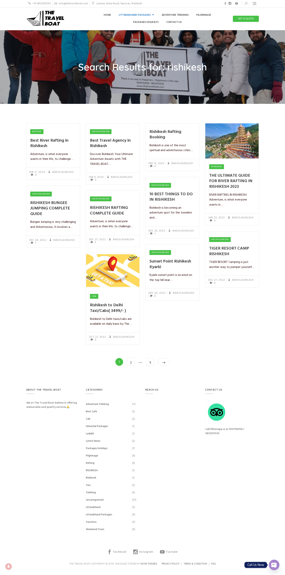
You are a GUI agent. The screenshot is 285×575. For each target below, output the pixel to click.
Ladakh (90, 433)
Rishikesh (216, 166)
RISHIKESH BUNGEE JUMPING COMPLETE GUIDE (50, 208)
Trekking (91, 492)
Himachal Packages (97, 426)
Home (107, 15)
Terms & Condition (195, 564)
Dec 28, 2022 (37, 240)
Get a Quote (246, 18)
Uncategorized (101, 131)
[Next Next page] (164, 362)
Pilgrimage (203, 15)
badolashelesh (63, 172)
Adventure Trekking (175, 15)
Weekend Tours (95, 529)
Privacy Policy (171, 564)
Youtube (236, 3)
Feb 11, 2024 (37, 172)
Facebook (225, 3)
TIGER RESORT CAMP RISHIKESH (229, 251)
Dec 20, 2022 (157, 293)
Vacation (91, 522)
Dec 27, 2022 (97, 240)
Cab (94, 296)
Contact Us (174, 22)
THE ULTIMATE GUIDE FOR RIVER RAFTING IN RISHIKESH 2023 (230, 181)
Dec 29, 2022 (157, 231)
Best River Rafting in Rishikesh (49, 143)
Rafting (36, 131)
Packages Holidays (146, 22)
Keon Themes (149, 564)
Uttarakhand (93, 507)
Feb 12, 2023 (156, 163)
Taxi (88, 485)
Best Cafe (91, 411)
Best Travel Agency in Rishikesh (110, 143)
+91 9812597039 (41, 3)
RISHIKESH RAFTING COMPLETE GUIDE (109, 210)
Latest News (93, 441)
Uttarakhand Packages (135, 15)
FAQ (213, 564)
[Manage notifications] (8, 566)
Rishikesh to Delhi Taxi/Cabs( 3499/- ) (108, 308)
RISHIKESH (92, 470)
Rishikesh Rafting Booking (165, 134)
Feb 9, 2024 (96, 177)
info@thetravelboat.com (73, 3)
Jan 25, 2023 (216, 218)
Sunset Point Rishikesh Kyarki (170, 264)
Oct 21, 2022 (97, 337)
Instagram (230, 3)
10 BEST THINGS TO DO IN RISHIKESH (171, 197)
